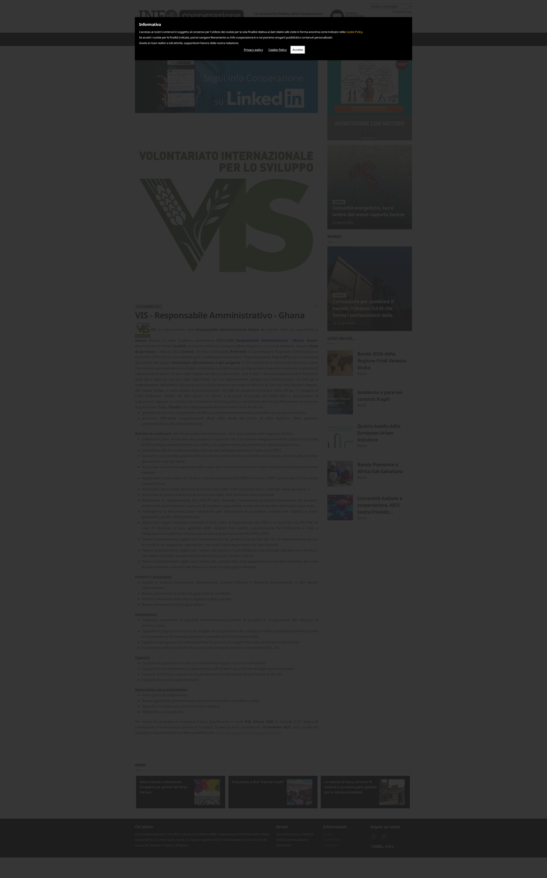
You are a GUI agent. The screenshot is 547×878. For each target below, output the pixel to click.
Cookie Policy (354, 32)
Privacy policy (253, 50)
